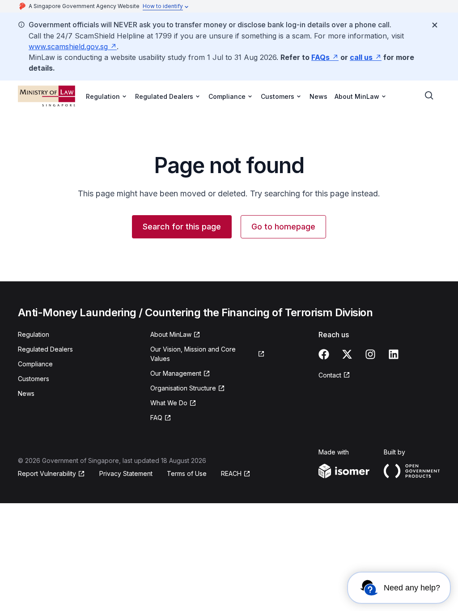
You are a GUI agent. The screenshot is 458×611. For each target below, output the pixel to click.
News (318, 96)
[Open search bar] (429, 95)
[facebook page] (323, 354)
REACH (231, 473)
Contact (329, 375)
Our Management (175, 373)
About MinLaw (170, 334)
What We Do (168, 403)
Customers (33, 378)
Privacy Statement (126, 473)
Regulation (33, 334)
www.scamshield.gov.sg (68, 46)
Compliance (35, 364)
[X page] (347, 354)
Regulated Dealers (45, 349)
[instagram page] (370, 354)
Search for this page (182, 226)
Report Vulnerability (47, 473)
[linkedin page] (393, 354)
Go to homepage (283, 226)
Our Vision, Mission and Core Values (193, 353)
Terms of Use (187, 473)
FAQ (156, 417)
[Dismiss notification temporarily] (434, 25)
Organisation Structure (183, 388)
